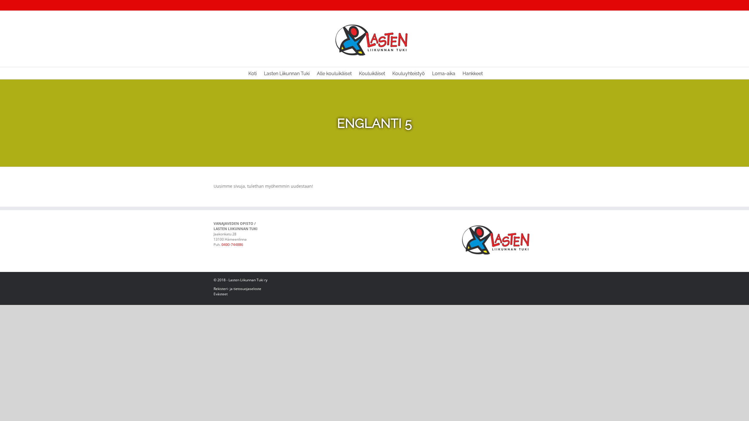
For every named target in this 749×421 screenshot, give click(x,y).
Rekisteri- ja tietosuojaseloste (237, 288)
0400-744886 (232, 244)
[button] (492, 73)
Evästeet (221, 293)
